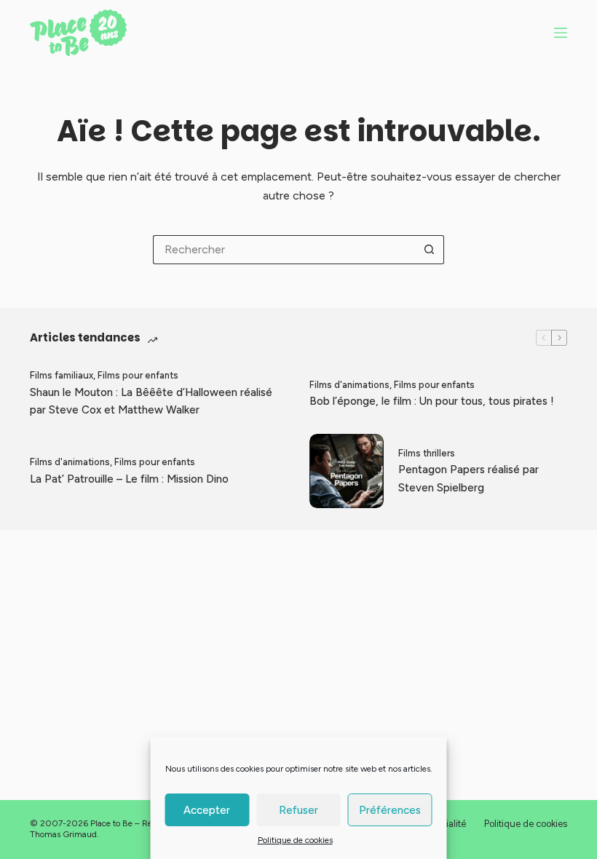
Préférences (390, 810)
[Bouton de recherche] (429, 249)
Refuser (298, 810)
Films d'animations (349, 384)
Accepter (206, 810)
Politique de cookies (295, 840)
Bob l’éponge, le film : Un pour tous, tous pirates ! (431, 401)
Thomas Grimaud (63, 834)
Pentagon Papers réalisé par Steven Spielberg (468, 478)
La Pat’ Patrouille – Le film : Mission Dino (129, 479)
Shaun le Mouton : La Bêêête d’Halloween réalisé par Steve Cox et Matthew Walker (151, 401)
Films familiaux (61, 375)
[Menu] (560, 32)
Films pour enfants (138, 375)
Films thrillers (426, 453)
